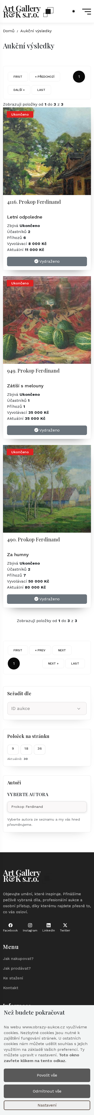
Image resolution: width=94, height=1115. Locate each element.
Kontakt (10, 987)
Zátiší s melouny (25, 385)
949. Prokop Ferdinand (33, 370)
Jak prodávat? (17, 968)
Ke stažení (13, 978)
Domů (9, 30)
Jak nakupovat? (18, 958)
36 (40, 748)
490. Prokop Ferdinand (33, 539)
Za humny (18, 554)
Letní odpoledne (24, 217)
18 (26, 748)
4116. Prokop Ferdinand (34, 201)
